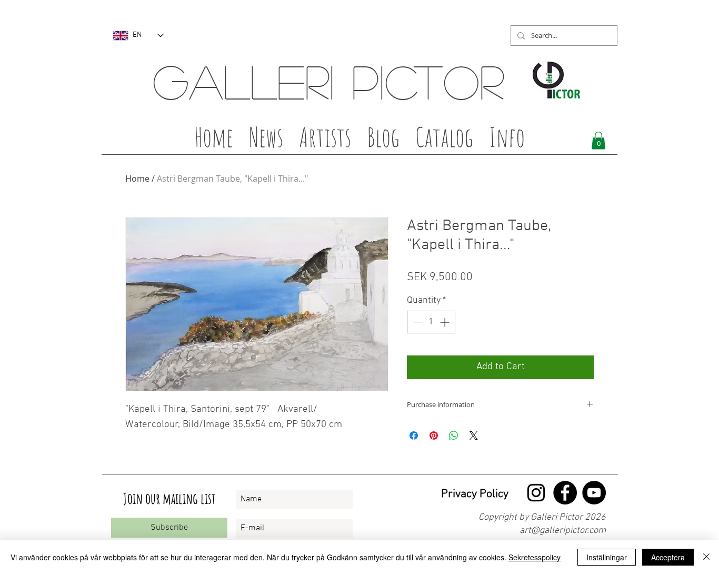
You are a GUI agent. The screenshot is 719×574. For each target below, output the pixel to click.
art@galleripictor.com (563, 530)
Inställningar (606, 557)
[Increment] (445, 322)
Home (137, 178)
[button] (325, 140)
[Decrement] (416, 322)
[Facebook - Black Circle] (565, 492)
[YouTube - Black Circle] (594, 492)
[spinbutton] (431, 322)
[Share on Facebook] (413, 435)
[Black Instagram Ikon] (536, 492)
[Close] (706, 557)
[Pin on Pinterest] (433, 435)
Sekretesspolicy (534, 557)
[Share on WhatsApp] (453, 435)
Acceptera (668, 557)
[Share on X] (473, 435)
